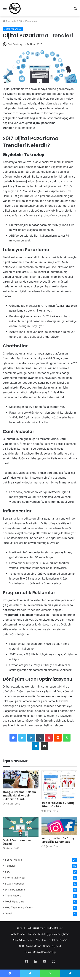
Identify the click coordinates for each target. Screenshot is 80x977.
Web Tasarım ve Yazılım (19, 907)
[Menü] (5, 9)
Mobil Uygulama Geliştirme (53, 934)
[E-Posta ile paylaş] (44, 746)
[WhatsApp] (67, 738)
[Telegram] (35, 746)
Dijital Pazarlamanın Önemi (17, 842)
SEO (7, 871)
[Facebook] (13, 738)
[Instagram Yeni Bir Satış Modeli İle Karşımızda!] (59, 826)
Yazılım (32, 934)
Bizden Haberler (14, 883)
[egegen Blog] (15, 8)
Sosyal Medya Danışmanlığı (40, 951)
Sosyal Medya (13, 859)
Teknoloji (10, 865)
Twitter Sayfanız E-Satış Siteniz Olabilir (57, 804)
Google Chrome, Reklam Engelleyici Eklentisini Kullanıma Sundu (19, 795)
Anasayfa (10, 21)
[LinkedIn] (31, 738)
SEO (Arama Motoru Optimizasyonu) (40, 945)
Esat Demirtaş (15, 44)
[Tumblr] (40, 738)
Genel (8, 913)
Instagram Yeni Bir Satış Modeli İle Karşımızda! (57, 840)
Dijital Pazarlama (27, 21)
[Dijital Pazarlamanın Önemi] (21, 827)
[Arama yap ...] (75, 9)
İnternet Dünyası (15, 877)
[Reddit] (58, 738)
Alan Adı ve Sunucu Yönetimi (29, 940)
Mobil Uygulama (14, 901)
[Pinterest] (49, 738)
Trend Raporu (13, 895)
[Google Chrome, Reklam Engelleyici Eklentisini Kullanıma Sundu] (21, 779)
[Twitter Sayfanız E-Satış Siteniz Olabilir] (59, 784)
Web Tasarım (18, 934)
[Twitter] (22, 738)
